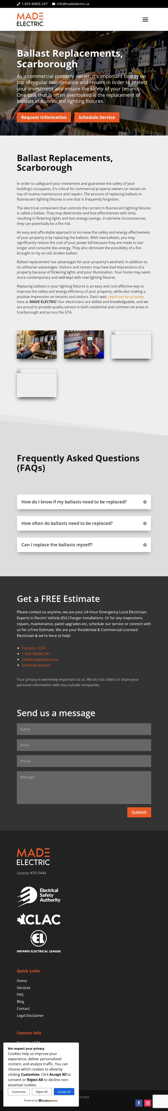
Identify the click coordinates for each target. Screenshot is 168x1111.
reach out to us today (126, 296)
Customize (19, 1092)
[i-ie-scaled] (37, 357)
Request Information (44, 117)
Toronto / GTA (33, 648)
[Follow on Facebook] (138, 1103)
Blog (20, 1001)
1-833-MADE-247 (35, 4)
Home (22, 980)
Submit (139, 812)
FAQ (20, 994)
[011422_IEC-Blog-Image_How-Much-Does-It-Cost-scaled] (37, 372)
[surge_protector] (131, 334)
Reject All (41, 1092)
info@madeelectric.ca (73, 4)
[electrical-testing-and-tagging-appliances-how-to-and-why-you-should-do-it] (84, 357)
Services (23, 987)
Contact (23, 1008)
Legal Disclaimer (30, 1015)
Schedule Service (97, 117)
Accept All (64, 1092)
